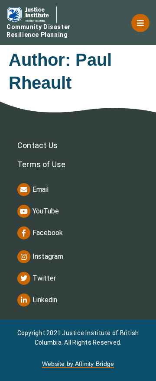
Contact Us (37, 145)
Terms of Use (41, 164)
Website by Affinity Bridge (78, 363)
